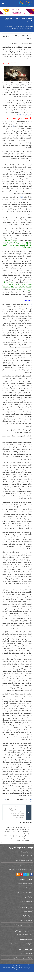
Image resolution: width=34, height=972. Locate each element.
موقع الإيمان (29, 897)
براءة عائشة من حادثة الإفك (16, 809)
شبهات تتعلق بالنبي (18, 815)
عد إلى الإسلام (19, 965)
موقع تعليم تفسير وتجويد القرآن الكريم (21, 925)
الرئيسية (28, 965)
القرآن (21, 197)
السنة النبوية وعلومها (26, 939)
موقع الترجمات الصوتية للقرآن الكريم (22, 944)
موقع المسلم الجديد (26, 916)
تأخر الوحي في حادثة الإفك (17, 811)
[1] (13, 126)
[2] (7, 225)
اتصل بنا (6, 965)
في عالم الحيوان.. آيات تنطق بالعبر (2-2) (17, 827)
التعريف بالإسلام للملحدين (25, 888)
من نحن (12, 965)
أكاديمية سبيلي (28, 911)
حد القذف (14, 813)
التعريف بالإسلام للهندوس (25, 892)
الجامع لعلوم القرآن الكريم (25, 934)
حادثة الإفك (21, 813)
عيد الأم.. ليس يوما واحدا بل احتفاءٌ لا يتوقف (16, 836)
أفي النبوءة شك (22, 115)
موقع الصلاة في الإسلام (26, 920)
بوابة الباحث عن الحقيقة (26, 865)
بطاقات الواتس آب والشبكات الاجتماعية (21, 869)
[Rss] (18, 874)
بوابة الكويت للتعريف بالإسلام (24, 860)
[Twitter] (25, 874)
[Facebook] (31, 874)
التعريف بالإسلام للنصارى (25, 883)
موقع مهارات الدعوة (27, 953)
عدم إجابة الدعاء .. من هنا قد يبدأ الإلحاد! (17, 830)
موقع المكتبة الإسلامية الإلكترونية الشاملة (20, 958)
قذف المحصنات (19, 817)
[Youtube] (21, 874)
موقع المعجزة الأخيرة (26, 901)
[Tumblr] (28, 874)
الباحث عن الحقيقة (19, 807)
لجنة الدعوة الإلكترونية (26, 856)
